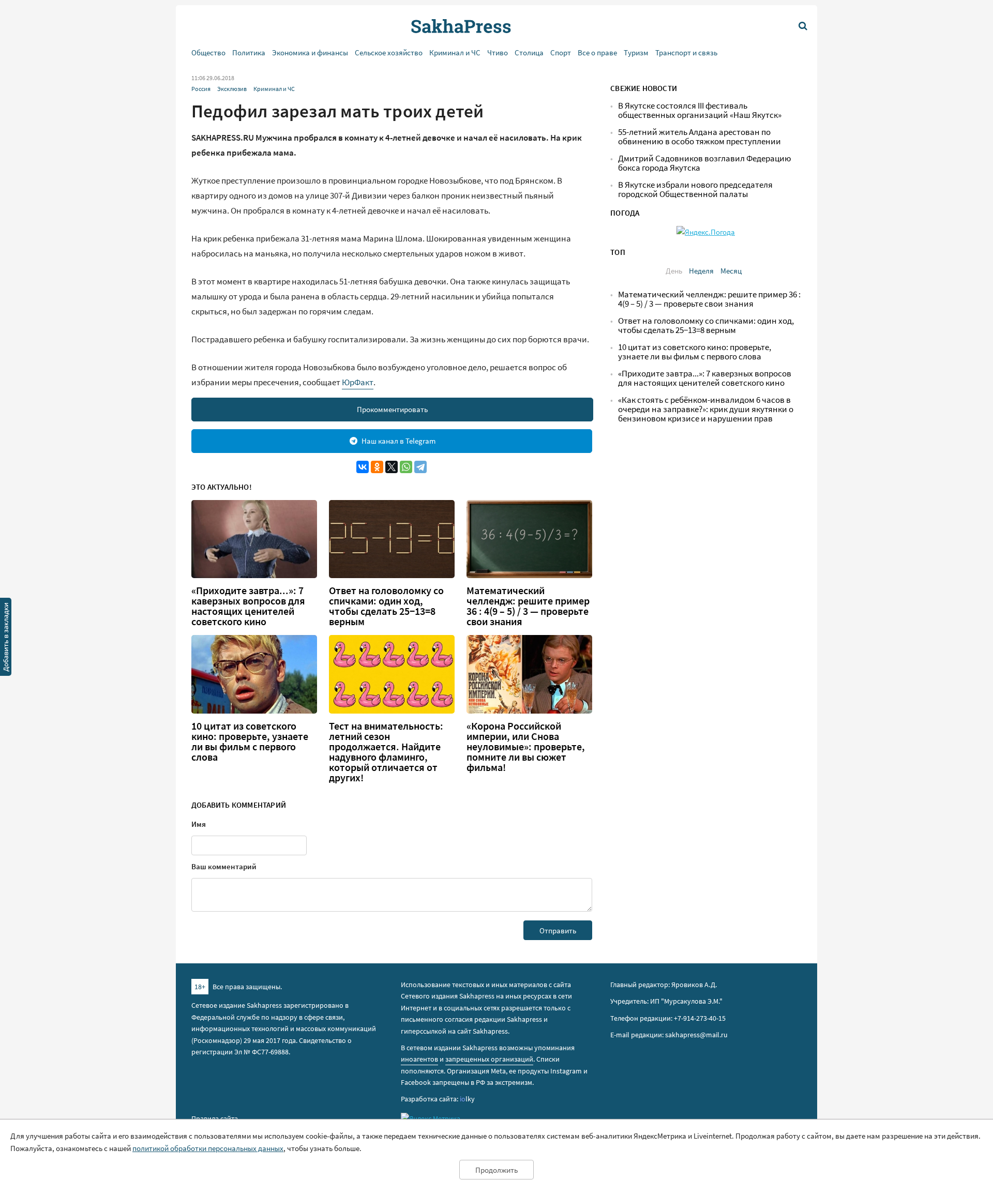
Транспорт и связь (686, 52)
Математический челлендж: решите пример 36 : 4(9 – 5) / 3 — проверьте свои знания (528, 606)
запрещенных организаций (489, 1059)
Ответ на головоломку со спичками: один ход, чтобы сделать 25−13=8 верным (386, 606)
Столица (529, 52)
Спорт (560, 52)
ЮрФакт (357, 382)
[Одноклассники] (377, 467)
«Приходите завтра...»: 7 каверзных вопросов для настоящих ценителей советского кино (248, 606)
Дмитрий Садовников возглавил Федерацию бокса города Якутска (704, 163)
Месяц (731, 271)
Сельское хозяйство (389, 52)
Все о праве (597, 52)
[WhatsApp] (406, 467)
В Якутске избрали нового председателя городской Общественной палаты (695, 189)
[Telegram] (420, 467)
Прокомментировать (392, 409)
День (674, 271)
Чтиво (497, 52)
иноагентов (419, 1059)
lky (467, 1098)
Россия (200, 89)
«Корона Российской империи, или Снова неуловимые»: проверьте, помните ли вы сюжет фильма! (526, 747)
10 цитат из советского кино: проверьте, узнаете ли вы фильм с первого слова (249, 741)
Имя (198, 824)
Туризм (636, 52)
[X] (391, 467)
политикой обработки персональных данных (207, 1148)
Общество (208, 52)
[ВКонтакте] (362, 467)
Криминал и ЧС (454, 52)
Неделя (701, 271)
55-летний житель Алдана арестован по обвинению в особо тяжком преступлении (699, 137)
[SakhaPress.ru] (5, 638)
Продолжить (496, 1170)
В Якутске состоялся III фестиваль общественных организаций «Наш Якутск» (699, 110)
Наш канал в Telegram (398, 441)
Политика (248, 52)
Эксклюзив (232, 89)
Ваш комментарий (224, 866)
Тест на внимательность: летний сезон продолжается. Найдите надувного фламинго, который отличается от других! (386, 752)
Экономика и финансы (310, 52)
